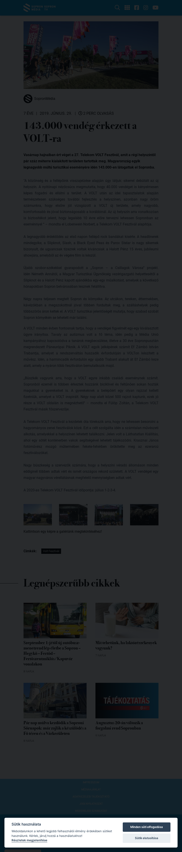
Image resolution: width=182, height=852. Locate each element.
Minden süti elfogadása (146, 827)
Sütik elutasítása (146, 838)
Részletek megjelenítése (29, 840)
